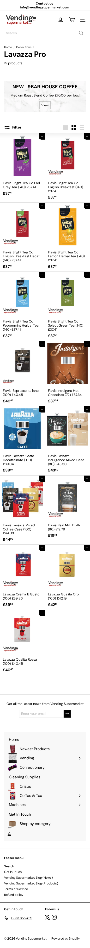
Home (8, 47)
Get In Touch (13, 872)
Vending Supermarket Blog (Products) (31, 883)
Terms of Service (16, 889)
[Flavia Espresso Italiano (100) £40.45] (22, 373)
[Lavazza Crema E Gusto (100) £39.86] (22, 577)
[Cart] (71, 20)
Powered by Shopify (65, 938)
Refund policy (13, 895)
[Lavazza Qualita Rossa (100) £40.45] (22, 642)
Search (9, 866)
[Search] (81, 33)
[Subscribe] (67, 714)
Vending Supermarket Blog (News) (28, 878)
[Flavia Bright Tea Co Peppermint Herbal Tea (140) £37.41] (22, 306)
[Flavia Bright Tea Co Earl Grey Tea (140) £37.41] (22, 166)
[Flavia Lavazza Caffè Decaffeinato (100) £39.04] (22, 441)
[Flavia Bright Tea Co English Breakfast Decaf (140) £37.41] (22, 237)
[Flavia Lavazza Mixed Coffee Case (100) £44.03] (22, 510)
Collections (23, 47)
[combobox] (45, 33)
